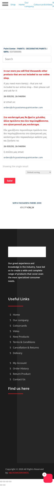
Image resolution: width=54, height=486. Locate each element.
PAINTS (21, 48)
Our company (21, 320)
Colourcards (20, 325)
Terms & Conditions (24, 342)
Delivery (17, 353)
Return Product (21, 374)
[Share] (7, 481)
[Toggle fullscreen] (4, 481)
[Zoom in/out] (1, 481)
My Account (20, 363)
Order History (21, 368)
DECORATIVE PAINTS (36, 48)
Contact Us (19, 379)
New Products (21, 336)
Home (16, 314)
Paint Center (10, 48)
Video (16, 331)
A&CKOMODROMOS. (19, 472)
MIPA (6, 52)
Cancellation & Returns (26, 347)
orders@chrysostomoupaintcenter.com (23, 107)
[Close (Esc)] (10, 481)
